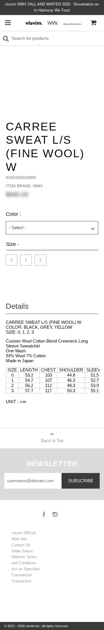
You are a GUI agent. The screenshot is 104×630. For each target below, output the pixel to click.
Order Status (22, 551)
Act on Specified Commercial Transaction (25, 575)
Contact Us (21, 545)
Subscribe (80, 480)
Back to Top (52, 440)
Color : (13, 214)
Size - (12, 244)
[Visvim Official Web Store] (52, 22)
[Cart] (93, 22)
